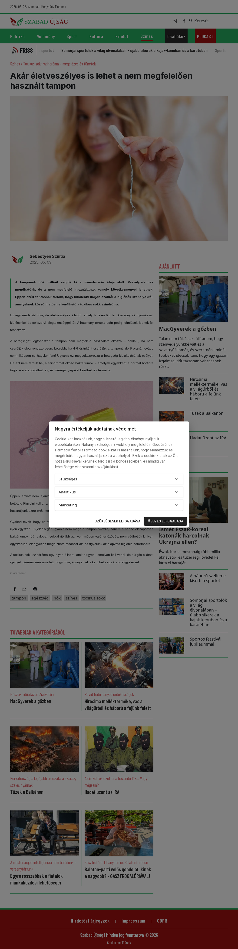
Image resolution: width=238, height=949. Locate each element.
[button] (119, 479)
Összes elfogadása (165, 521)
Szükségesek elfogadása (117, 521)
